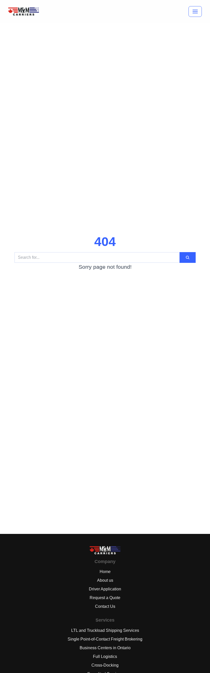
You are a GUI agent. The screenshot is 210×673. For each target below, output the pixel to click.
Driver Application (105, 589)
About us (105, 580)
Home (105, 571)
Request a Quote (105, 598)
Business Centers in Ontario (105, 648)
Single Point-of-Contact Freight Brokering (105, 639)
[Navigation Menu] (195, 11)
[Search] (188, 257)
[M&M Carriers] (23, 11)
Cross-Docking (105, 665)
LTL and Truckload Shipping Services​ (105, 630)
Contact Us (105, 606)
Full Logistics (105, 656)
